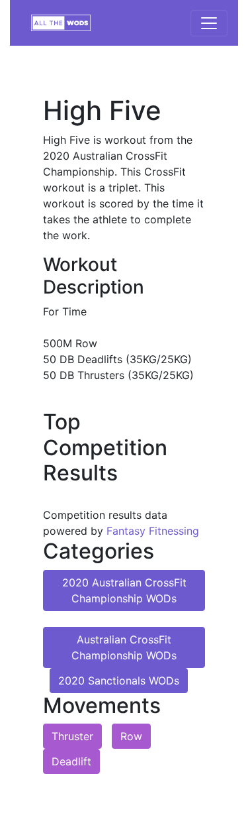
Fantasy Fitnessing (152, 530)
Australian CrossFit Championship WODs (124, 647)
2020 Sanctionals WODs (118, 680)
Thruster (72, 736)
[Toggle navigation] (208, 23)
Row (131, 736)
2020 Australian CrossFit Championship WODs (124, 590)
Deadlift (71, 761)
